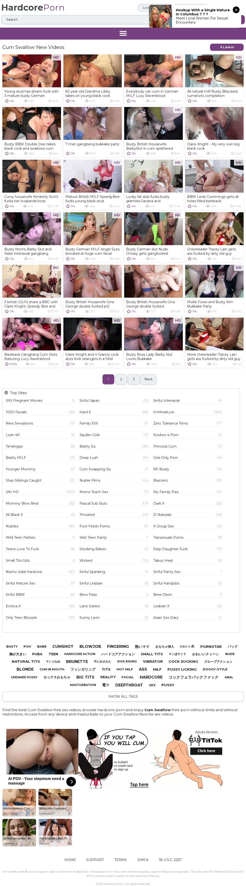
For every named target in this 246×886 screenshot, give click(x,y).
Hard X (114, 412)
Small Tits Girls (40, 560)
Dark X (187, 503)
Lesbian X (187, 606)
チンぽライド (177, 654)
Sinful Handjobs (187, 583)
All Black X (40, 515)
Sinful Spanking (114, 572)
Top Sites (18, 393)
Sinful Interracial (187, 400)
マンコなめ (53, 661)
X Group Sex (187, 526)
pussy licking (182, 669)
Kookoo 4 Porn (187, 435)
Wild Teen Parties (40, 537)
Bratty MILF (40, 457)
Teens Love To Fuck (40, 549)
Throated (114, 515)
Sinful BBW (40, 594)
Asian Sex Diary (187, 617)
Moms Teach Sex (114, 492)
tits (106, 669)
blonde (25, 669)
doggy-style (215, 669)
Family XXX (114, 423)
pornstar (211, 646)
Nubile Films (114, 480)
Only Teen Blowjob (40, 617)
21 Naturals (187, 515)
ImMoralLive (187, 412)
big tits (85, 677)
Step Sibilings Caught (40, 480)
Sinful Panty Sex (187, 572)
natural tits (26, 661)
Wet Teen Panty (114, 537)
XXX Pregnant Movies (40, 400)
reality (108, 677)
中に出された (102, 661)
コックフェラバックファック (194, 677)
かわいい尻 (187, 646)
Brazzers (187, 480)
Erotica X (40, 606)
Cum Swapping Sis (114, 469)
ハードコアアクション (118, 654)
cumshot (63, 646)
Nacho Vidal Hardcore (40, 572)
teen (53, 654)
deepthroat (129, 685)
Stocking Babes (114, 549)
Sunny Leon (114, 617)
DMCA (142, 860)
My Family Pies (187, 492)
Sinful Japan (114, 400)
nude (230, 654)
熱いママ (142, 646)
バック (233, 646)
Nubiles (40, 526)
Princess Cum (187, 446)
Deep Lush (114, 457)
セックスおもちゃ (56, 677)
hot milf (125, 669)
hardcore (151, 677)
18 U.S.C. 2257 (170, 860)
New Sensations (40, 423)
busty (12, 646)
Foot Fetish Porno (114, 526)
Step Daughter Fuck (187, 549)
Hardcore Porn (114, 884)
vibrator (153, 661)
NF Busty (187, 469)
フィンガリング (83, 669)
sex (152, 685)
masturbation (83, 685)
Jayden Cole (114, 435)
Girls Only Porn (187, 457)
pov (27, 646)
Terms (120, 860)
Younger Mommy (40, 469)
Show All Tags (123, 696)
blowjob (90, 646)
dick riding (127, 661)
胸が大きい (17, 654)
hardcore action (79, 654)
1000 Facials (40, 412)
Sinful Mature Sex (40, 583)
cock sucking (183, 661)
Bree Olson (187, 594)
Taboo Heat (187, 560)
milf (157, 669)
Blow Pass (114, 594)
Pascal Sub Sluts (114, 503)
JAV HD (40, 492)
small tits (152, 654)
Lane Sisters (114, 606)
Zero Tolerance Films (187, 423)
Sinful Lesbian (114, 583)
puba (37, 654)
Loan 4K (40, 435)
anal (229, 677)
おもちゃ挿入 (164, 646)
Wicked (114, 560)
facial (128, 677)
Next (148, 379)
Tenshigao (40, 446)
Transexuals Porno (187, 537)
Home (70, 860)
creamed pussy (24, 677)
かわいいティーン (205, 654)
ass (143, 669)
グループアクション (218, 661)
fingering (118, 646)
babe (42, 646)
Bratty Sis (114, 446)
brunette (77, 661)
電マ (105, 685)
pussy (167, 685)
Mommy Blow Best (40, 503)
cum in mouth (52, 669)
